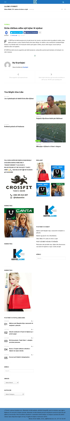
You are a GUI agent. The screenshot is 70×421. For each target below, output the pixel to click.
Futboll (7, 24)
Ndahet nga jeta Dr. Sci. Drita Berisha (46, 236)
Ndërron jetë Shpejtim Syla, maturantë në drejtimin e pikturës (18, 324)
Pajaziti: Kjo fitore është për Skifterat (49, 118)
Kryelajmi (14, 35)
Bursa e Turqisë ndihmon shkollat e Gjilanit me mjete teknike (17, 350)
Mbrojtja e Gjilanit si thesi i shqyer (48, 146)
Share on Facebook (32, 32)
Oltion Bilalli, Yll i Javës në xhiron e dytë (16, 9)
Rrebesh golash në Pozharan (14, 126)
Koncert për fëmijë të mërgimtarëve (17, 357)
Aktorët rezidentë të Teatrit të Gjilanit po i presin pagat (18, 333)
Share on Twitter (17, 32)
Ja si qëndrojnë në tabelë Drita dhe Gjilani (19, 98)
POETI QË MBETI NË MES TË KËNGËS (47, 241)
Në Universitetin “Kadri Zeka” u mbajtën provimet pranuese (18, 341)
